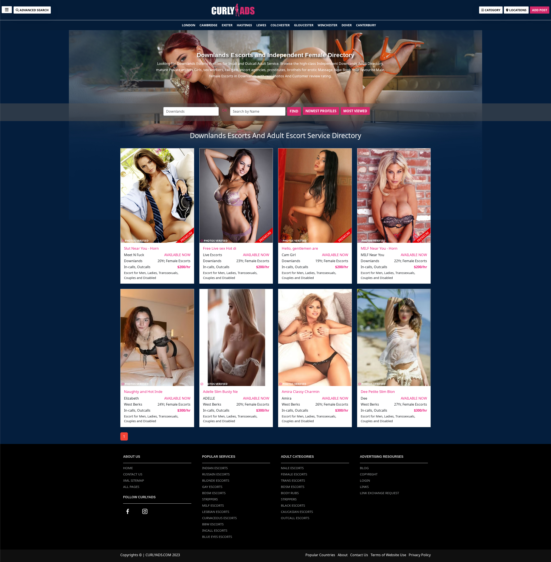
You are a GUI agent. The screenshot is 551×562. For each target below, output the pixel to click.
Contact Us (132, 474)
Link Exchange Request (379, 493)
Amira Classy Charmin (301, 391)
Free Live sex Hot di (219, 248)
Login (365, 480)
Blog (364, 468)
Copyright (369, 474)
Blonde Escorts (215, 480)
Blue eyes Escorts (217, 536)
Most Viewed (355, 111)
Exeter (227, 25)
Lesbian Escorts (215, 511)
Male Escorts (292, 468)
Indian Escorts (215, 468)
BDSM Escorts (214, 493)
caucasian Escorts (297, 511)
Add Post (539, 10)
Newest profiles (320, 111)
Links (364, 486)
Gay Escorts (212, 486)
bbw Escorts (213, 524)
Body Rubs (290, 493)
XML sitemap (133, 480)
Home (128, 468)
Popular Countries (320, 555)
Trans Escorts (293, 480)
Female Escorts (294, 474)
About (343, 555)
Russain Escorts (216, 474)
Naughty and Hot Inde (143, 391)
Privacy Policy (420, 555)
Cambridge (209, 25)
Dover (347, 25)
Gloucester (304, 25)
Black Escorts (293, 505)
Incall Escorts (214, 530)
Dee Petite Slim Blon (378, 391)
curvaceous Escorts (219, 518)
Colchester (281, 25)
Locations (517, 10)
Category (492, 10)
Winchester (328, 25)
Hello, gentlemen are (300, 248)
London (189, 25)
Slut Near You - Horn (141, 248)
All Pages (131, 486)
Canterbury (366, 25)
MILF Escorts (213, 505)
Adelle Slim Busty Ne (220, 391)
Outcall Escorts (295, 518)
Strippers (210, 499)
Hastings (245, 25)
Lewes (261, 25)
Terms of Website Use (388, 555)
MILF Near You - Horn (379, 248)
